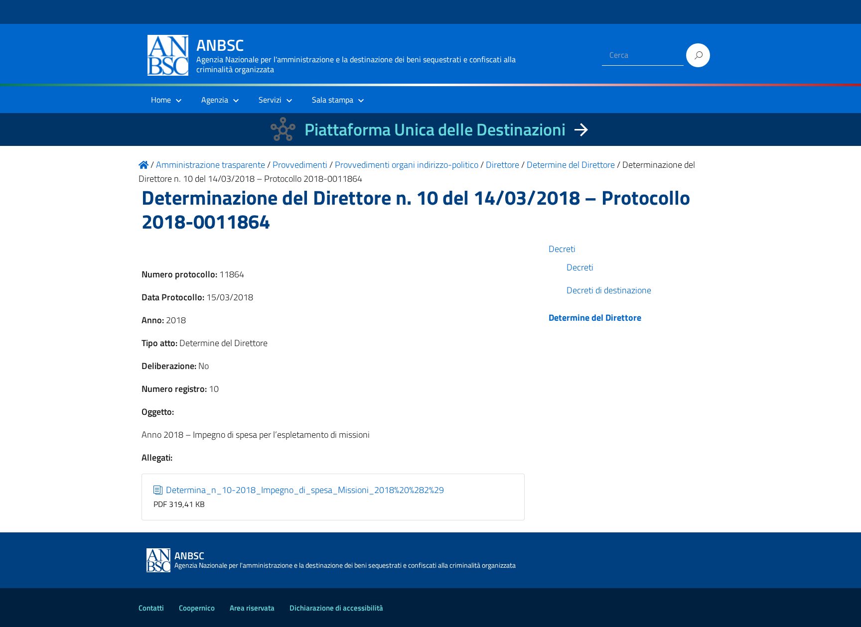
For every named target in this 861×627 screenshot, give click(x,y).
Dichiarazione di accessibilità (336, 608)
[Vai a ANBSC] (143, 164)
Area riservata (252, 608)
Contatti (151, 608)
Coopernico (197, 608)
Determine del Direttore (595, 317)
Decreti (562, 248)
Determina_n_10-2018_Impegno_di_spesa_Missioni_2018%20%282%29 (304, 490)
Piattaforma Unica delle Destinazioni (435, 129)
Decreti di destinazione (609, 290)
